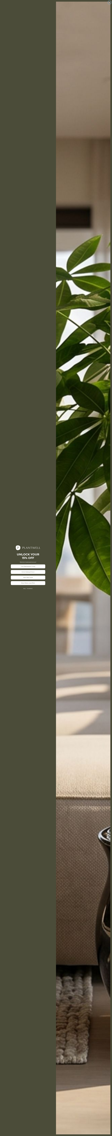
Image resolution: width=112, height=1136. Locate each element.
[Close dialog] (109, 2)
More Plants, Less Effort (28, 583)
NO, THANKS (28, 588)
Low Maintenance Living (28, 566)
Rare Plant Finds (28, 577)
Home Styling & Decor (28, 572)
